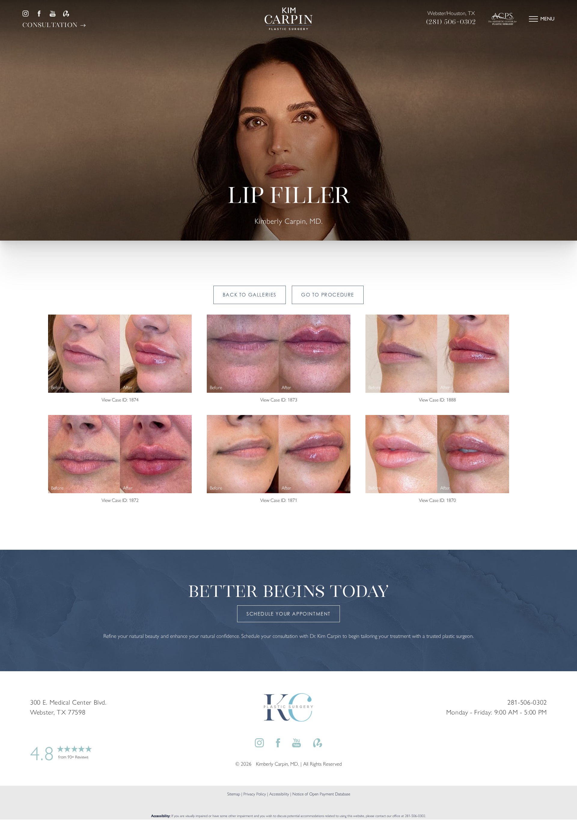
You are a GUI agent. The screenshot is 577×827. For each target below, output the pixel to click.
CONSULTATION (51, 25)
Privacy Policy (254, 794)
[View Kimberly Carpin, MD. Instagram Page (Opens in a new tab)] (26, 14)
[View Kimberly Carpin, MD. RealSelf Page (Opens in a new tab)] (66, 14)
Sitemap (233, 794)
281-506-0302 (415, 816)
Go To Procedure (327, 295)
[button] (533, 19)
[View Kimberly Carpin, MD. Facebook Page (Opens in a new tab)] (39, 14)
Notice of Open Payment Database (321, 794)
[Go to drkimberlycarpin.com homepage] (288, 19)
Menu (547, 19)
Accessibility (279, 794)
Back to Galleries (249, 295)
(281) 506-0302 (451, 22)
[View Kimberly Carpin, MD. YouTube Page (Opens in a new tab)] (53, 14)
